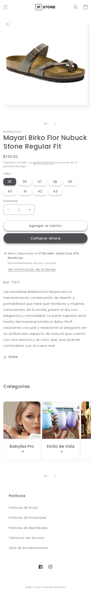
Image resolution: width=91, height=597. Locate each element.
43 (55, 191)
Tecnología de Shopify (54, 587)
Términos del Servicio (27, 538)
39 (70, 182)
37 (40, 182)
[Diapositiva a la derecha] (55, 123)
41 (25, 191)
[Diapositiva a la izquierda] (36, 123)
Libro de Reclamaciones (28, 548)
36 (25, 182)
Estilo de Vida (60, 446)
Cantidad (10, 201)
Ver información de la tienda (32, 269)
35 (10, 182)
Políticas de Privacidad (27, 517)
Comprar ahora (45, 238)
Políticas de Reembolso (28, 528)
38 (55, 182)
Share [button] (13, 357)
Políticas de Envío (23, 507)
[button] (5, 7)
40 (10, 191)
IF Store (37, 587)
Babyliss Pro (22, 446)
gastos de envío (43, 162)
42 (40, 191)
